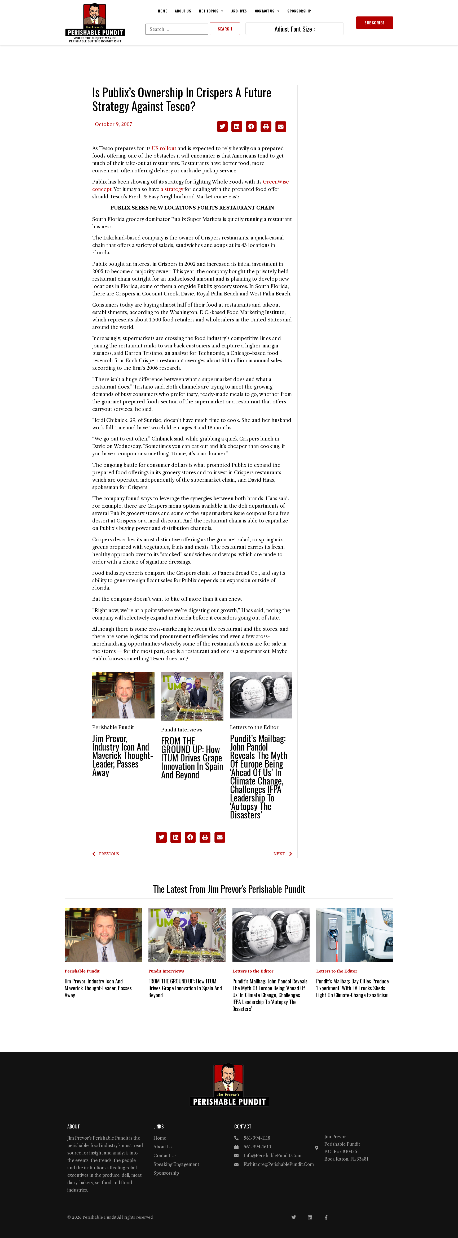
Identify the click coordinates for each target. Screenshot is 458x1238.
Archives (239, 11)
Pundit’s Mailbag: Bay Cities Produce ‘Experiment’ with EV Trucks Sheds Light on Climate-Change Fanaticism (352, 988)
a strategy (172, 189)
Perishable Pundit (113, 727)
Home (162, 11)
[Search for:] (176, 29)
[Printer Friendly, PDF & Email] (273, 130)
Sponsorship (299, 11)
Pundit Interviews (181, 730)
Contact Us (265, 11)
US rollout (164, 148)
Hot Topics (208, 11)
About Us (183, 11)
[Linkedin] (310, 1217)
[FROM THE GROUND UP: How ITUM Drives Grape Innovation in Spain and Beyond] (192, 696)
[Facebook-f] (326, 1217)
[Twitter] (293, 1217)
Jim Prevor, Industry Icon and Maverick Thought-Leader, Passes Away (122, 755)
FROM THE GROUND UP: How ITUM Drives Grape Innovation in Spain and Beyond (192, 757)
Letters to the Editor (254, 727)
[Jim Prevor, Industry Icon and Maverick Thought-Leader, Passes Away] (123, 695)
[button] (222, 126)
